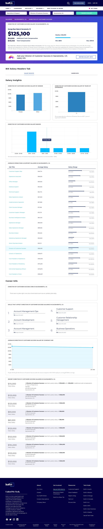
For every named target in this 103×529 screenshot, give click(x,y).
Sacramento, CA (20, 19)
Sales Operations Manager (16, 228)
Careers (39, 492)
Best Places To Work (55, 8)
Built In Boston (88, 492)
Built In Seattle (88, 512)
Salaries (39, 8)
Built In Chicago (88, 495)
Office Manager (13, 181)
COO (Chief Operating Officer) (17, 269)
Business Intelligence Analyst (17, 217)
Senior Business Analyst (15, 243)
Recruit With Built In (59, 489)
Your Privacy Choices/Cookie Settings (76, 525)
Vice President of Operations (17, 258)
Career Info (75, 73)
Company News (41, 502)
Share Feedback (72, 492)
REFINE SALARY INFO (86, 57)
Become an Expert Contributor (58, 493)
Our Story (39, 489)
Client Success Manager (15, 207)
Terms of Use (63, 525)
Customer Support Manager (17, 212)
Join (89, 3)
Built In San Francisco (90, 509)
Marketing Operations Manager (18, 238)
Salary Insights (29, 73)
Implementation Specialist (16, 202)
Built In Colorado (88, 499)
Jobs (8, 8)
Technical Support (14, 192)
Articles (28, 8)
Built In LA (86, 502)
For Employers (79, 3)
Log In (95, 3)
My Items (94, 8)
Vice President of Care (15, 274)
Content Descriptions (43, 499)
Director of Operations (15, 253)
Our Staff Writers (42, 495)
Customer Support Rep (15, 171)
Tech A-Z (70, 499)
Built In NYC (87, 505)
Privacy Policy (55, 525)
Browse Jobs (72, 502)
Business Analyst (13, 233)
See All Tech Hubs (88, 515)
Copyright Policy (46, 525)
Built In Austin (88, 489)
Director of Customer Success (17, 248)
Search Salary (86, 13)
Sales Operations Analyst (16, 197)
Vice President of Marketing (17, 264)
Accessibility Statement (36, 525)
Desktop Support (14, 186)
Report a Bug (72, 495)
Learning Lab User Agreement (22, 525)
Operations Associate (15, 176)
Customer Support (73, 489)
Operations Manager (14, 222)
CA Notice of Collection (92, 525)
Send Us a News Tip (58, 497)
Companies (18, 8)
